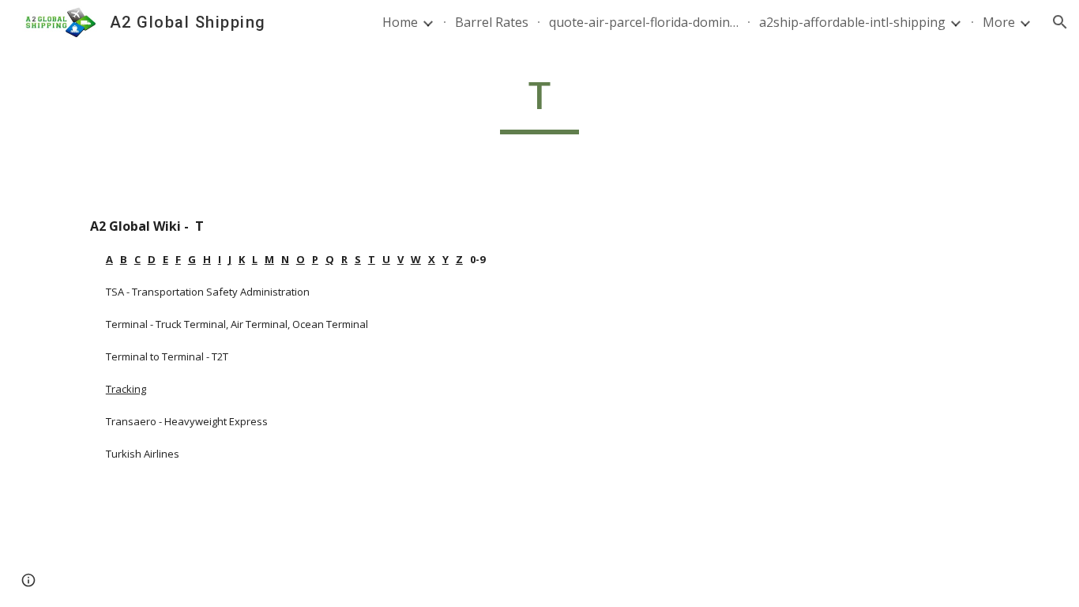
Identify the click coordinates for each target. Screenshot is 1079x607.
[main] (539, 103)
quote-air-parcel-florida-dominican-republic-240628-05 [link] (644, 22)
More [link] (999, 22)
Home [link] (400, 22)
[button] (1060, 22)
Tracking (126, 389)
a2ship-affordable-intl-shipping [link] (852, 22)
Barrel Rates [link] (491, 22)
